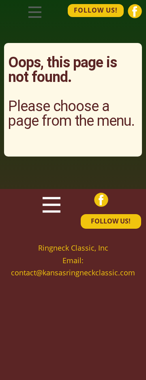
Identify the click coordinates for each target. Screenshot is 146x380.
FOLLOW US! (96, 10)
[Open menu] (34, 12)
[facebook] (135, 11)
